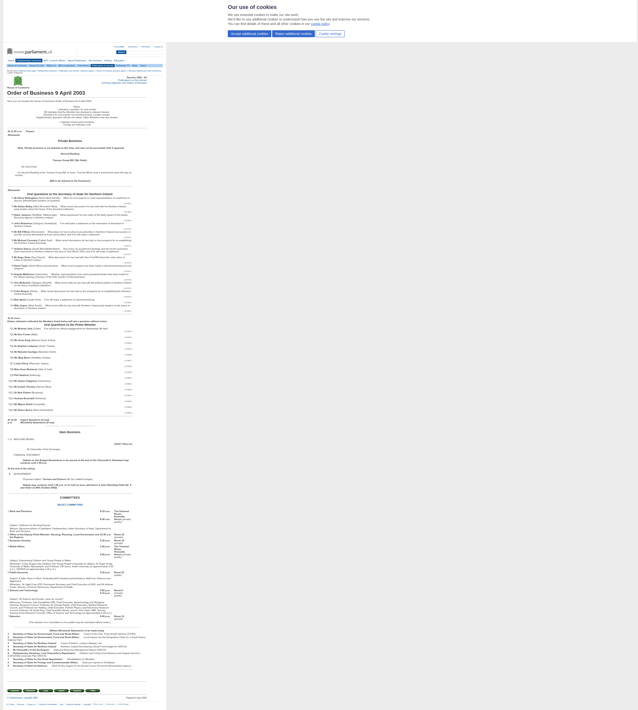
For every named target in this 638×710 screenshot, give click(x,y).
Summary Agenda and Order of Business (144, 71)
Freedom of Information (47, 704)
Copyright (87, 704)
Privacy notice (98, 704)
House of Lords (36, 65)
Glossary (20, 704)
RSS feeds (145, 47)
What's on (51, 65)
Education (119, 60)
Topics (143, 65)
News (135, 65)
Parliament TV (123, 65)
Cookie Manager (123, 704)
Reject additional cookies (293, 34)
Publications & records (102, 65)
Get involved (95, 60)
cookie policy (320, 24)
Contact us (158, 47)
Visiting (107, 60)
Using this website (73, 704)
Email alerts (132, 47)
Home (11, 60)
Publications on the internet (132, 80)
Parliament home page (27, 71)
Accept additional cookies (249, 34)
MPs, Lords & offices (54, 60)
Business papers (87, 71)
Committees (83, 65)
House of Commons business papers (111, 71)
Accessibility (119, 47)
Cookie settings (330, 34)
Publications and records (69, 71)
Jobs (61, 704)
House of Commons (17, 65)
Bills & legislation (66, 65)
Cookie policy (110, 704)
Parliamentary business (29, 60)
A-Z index (10, 704)
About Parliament (77, 60)
